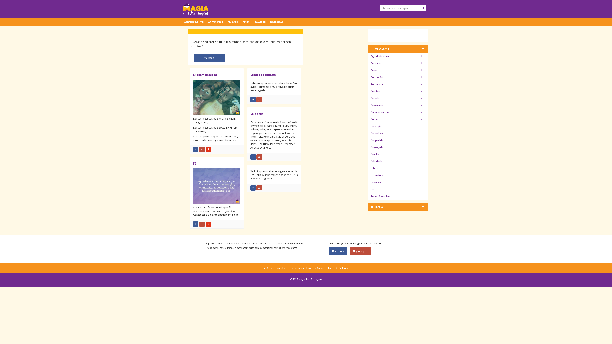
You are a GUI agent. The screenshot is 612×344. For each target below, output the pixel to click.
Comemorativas (380, 112)
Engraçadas (377, 147)
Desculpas (377, 133)
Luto (373, 189)
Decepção (376, 126)
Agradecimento (194, 21)
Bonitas (375, 91)
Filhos (374, 168)
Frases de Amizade (316, 267)
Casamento (377, 105)
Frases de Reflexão (338, 267)
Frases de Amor (296, 267)
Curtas (375, 119)
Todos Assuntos (380, 196)
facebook (339, 251)
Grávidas (376, 182)
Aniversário (215, 21)
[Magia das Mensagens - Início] (196, 9)
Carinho (375, 98)
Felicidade (376, 161)
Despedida (377, 140)
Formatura (377, 175)
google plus (361, 251)
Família (375, 154)
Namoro (260, 21)
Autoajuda (377, 84)
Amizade (233, 21)
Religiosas (276, 21)
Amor (246, 21)
